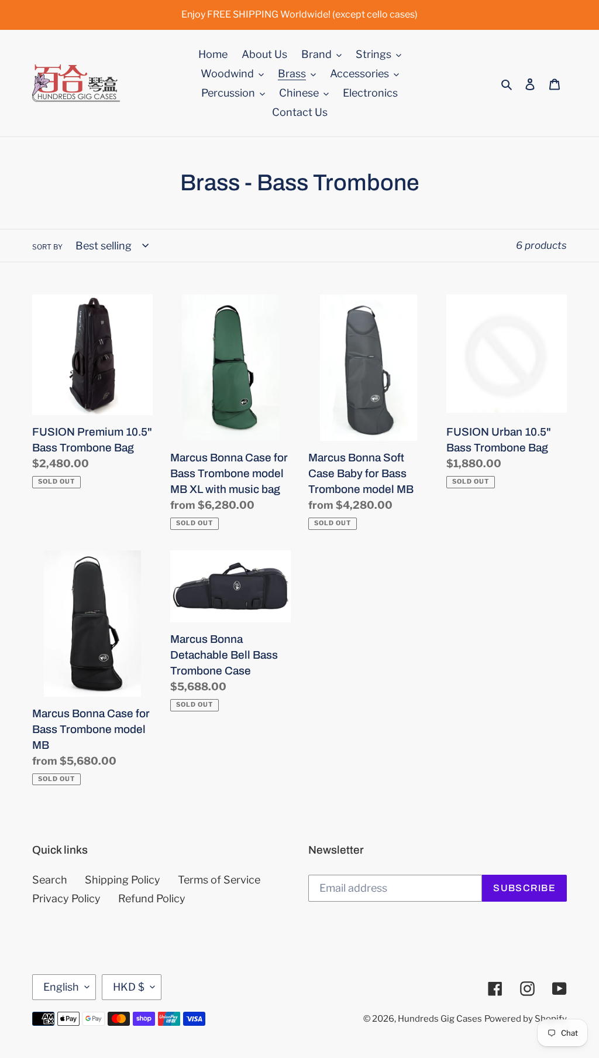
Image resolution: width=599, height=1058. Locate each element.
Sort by (47, 246)
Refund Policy (151, 898)
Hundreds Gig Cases (440, 1019)
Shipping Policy (122, 880)
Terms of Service (219, 880)
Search (49, 880)
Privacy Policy (66, 898)
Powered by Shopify (525, 1019)
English (61, 987)
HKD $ (128, 987)
